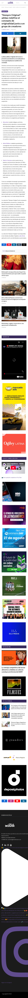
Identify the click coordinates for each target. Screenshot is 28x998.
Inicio (3, 7)
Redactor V (6, 29)
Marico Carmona (7, 160)
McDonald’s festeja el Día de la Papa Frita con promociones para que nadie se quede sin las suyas (14, 273)
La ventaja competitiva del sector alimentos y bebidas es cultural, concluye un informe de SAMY (13, 670)
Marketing (4, 11)
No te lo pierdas (7, 701)
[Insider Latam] (10, 2)
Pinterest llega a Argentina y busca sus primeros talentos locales (18, 724)
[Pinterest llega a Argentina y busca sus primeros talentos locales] (6, 724)
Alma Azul (5, 122)
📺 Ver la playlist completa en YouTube (12, 477)
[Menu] (3, 3)
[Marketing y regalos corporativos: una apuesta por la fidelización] (14, 313)
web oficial (22, 236)
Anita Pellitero (7, 143)
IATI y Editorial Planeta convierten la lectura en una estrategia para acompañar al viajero (14, 299)
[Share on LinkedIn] (20, 33)
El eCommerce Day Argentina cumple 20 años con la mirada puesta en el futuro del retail (18, 707)
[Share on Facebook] (8, 33)
